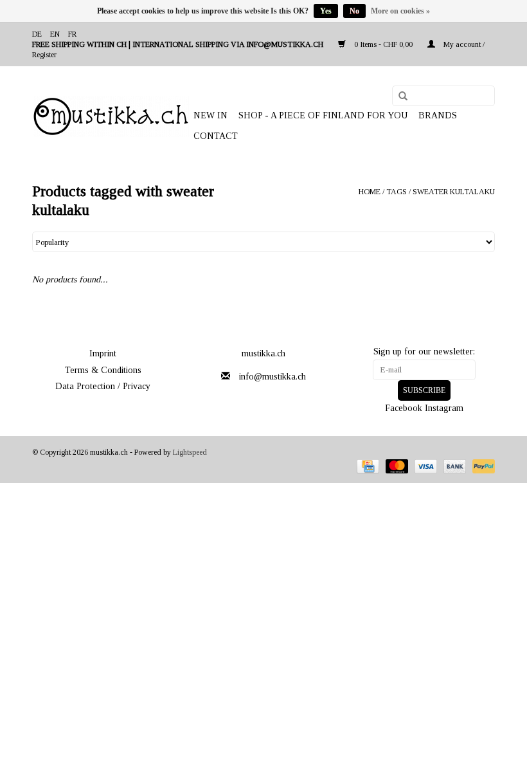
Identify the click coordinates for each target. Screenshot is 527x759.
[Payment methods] (366, 465)
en (55, 34)
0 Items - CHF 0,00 (383, 44)
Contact (215, 136)
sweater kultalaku (454, 191)
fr (72, 34)
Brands (437, 115)
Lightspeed (190, 452)
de (37, 34)
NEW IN (210, 115)
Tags (396, 191)
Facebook (403, 408)
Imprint (102, 353)
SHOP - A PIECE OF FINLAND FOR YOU (322, 115)
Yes (326, 10)
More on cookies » (400, 10)
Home (369, 191)
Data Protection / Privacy (102, 386)
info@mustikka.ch (272, 376)
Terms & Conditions (103, 370)
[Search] (398, 96)
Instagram (444, 408)
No (354, 10)
